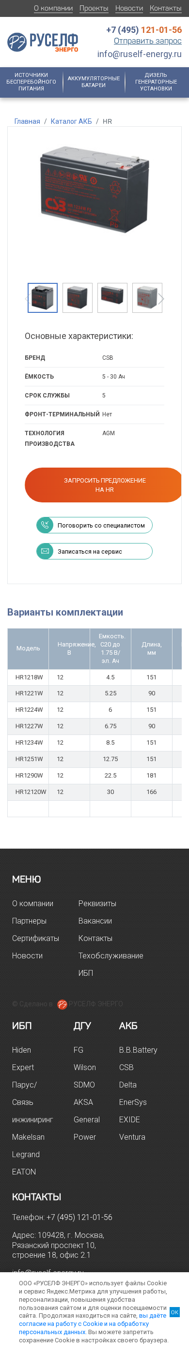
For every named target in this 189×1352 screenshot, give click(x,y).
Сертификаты (35, 938)
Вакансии (95, 921)
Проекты (94, 8)
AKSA (83, 1102)
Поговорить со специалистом (101, 525)
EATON (24, 1171)
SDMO (84, 1084)
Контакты (166, 8)
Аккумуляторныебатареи (94, 81)
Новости (129, 8)
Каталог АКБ (71, 121)
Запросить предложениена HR (105, 485)
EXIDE (129, 1119)
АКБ (128, 1025)
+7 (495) (144, 30)
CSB (126, 1067)
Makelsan (28, 1137)
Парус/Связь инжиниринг (32, 1102)
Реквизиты (97, 903)
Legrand (26, 1154)
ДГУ (82, 1025)
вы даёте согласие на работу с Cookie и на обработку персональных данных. (92, 1324)
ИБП (22, 1025)
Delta (128, 1084)
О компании (53, 8)
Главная (27, 121)
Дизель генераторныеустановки (156, 82)
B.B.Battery (138, 1050)
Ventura (132, 1137)
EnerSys (133, 1102)
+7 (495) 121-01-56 (79, 1217)
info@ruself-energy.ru (139, 54)
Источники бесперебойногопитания (31, 82)
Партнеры (29, 921)
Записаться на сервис (90, 551)
